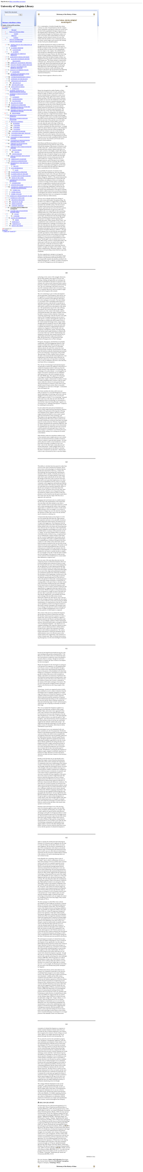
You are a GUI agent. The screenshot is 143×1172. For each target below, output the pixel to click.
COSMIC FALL (16, 190)
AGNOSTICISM (16, 50)
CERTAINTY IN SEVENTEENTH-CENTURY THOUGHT (19, 144)
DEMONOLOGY (16, 224)
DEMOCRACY (16, 222)
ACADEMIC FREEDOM (17, 48)
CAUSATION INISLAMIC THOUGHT (20, 133)
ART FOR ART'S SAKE (17, 85)
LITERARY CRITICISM (17, 205)
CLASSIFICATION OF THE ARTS (19, 174)
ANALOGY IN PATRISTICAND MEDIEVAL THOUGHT (19, 67)
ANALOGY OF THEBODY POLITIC (19, 70)
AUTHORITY (15, 97)
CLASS (16, 170)
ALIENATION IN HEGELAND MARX (19, 57)
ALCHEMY (16, 52)
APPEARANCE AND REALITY (19, 81)
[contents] (16, 37)
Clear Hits (5, 28)
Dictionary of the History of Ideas (12, 22)
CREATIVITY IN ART (17, 202)
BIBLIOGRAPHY (17, 61)
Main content (13, 1)
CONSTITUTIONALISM (17, 185)
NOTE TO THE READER (16, 41)
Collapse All (6, 231)
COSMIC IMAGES (16, 192)
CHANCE (16, 152)
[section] (16, 33)
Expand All (12, 231)
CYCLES (16, 214)
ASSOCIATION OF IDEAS (17, 86)
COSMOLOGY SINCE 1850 (17, 198)
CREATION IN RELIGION (18, 200)
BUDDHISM (16, 123)
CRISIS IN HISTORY (17, 203)
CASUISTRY (17, 125)
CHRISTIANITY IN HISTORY (18, 159)
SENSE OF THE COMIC (18, 178)
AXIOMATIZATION (17, 99)
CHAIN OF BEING (17, 150)
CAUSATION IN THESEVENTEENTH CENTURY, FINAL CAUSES (20, 141)
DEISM (17, 220)
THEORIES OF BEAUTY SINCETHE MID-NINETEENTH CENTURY (21, 110)
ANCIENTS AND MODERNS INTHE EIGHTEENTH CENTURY (20, 74)
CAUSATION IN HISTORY (18, 131)
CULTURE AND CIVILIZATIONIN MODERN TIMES (19, 211)
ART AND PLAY (16, 83)
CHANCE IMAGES (17, 154)
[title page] (13, 30)
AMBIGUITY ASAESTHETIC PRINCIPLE (21, 63)
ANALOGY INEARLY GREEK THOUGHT (21, 64)
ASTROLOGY (15, 88)
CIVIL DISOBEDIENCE (17, 168)
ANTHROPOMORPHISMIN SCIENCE (20, 77)
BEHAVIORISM (16, 113)
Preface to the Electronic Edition (16, 32)
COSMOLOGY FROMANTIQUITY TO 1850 (21, 196)
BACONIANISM (16, 101)
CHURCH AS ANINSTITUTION (19, 161)
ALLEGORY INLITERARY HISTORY (20, 59)
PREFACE (13, 35)
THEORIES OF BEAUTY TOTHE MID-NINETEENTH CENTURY (20, 107)
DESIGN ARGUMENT (17, 225)
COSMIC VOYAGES (16, 194)
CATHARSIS (16, 127)
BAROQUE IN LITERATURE (18, 105)
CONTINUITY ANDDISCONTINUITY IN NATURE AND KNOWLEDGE (21, 187)
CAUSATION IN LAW (16, 135)
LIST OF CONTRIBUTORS (16, 39)
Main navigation (21, 1)
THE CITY (15, 166)
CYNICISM (16, 216)
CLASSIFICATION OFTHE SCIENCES (21, 176)
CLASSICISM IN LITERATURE (19, 172)
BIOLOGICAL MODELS (17, 121)
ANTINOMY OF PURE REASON (19, 79)
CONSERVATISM (16, 183)
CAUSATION (16, 129)
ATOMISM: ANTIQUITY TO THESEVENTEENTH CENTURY (18, 91)
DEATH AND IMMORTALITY (18, 218)
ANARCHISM (15, 72)
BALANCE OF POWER (17, 103)
